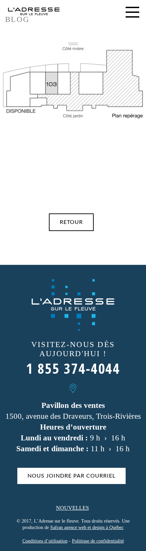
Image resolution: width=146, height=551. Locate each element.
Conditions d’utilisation (45, 541)
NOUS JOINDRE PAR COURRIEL (71, 476)
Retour (71, 222)
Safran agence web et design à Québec (87, 527)
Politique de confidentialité (98, 541)
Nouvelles (72, 508)
